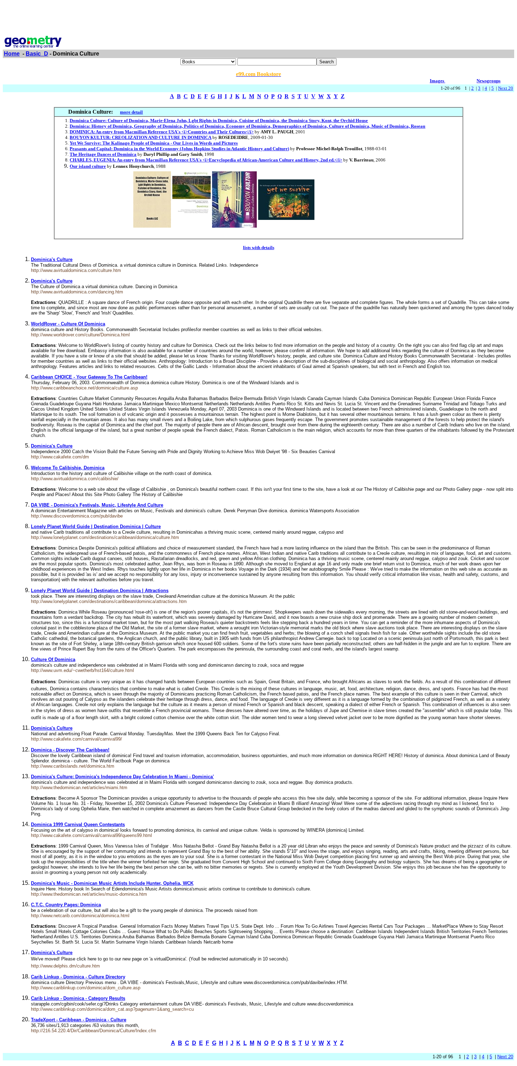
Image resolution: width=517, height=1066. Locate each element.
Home (12, 54)
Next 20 (505, 88)
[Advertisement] (258, 18)
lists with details (258, 247)
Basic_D (37, 54)
